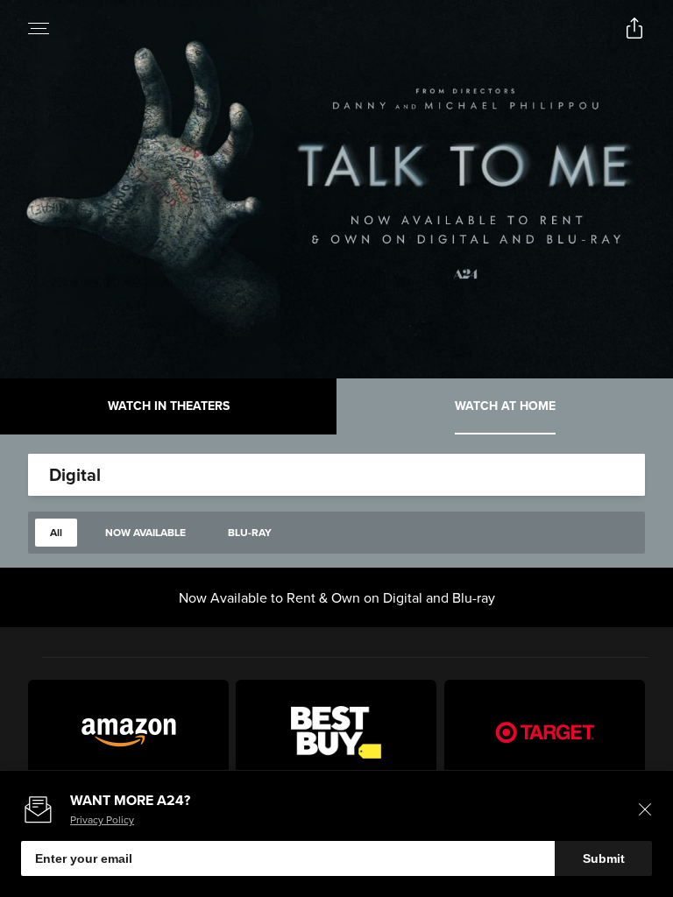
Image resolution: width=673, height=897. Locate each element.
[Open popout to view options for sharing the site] (634, 28)
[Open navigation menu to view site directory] (38, 28)
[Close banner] (645, 809)
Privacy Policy (102, 819)
